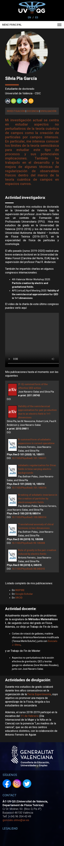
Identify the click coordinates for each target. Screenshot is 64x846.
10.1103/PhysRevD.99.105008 (28, 543)
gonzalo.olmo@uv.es (16, 820)
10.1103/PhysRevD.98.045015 (28, 568)
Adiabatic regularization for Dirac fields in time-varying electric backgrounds (37, 469)
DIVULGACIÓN (48, 111)
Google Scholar (24, 594)
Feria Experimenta (39, 694)
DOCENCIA (33, 111)
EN (29, 17)
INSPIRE (19, 590)
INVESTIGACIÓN (16, 111)
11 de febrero (30, 716)
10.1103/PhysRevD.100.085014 (29, 517)
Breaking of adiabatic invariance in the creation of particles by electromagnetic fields (37, 498)
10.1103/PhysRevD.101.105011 (29, 458)
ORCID (19, 597)
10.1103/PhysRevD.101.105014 (29, 487)
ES (36, 17)
